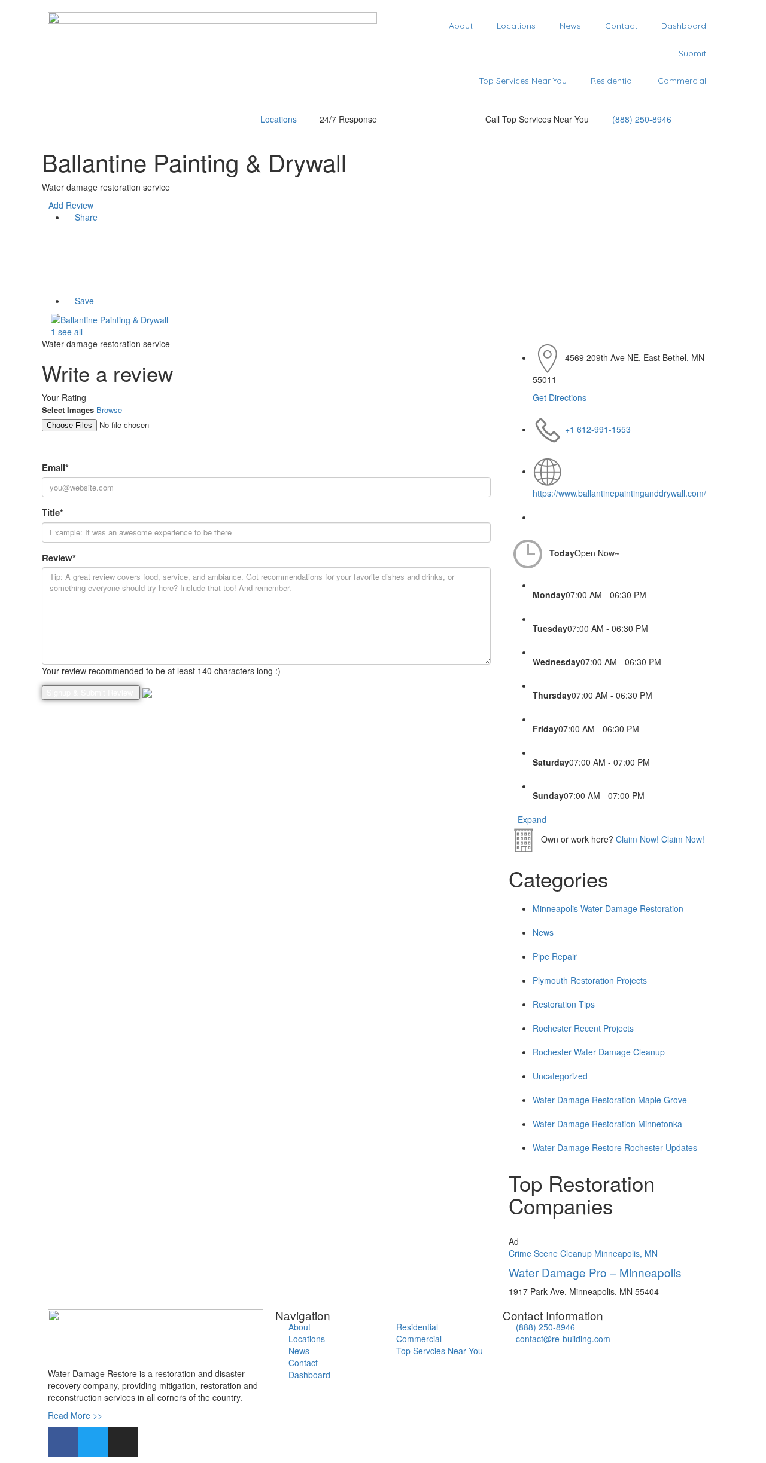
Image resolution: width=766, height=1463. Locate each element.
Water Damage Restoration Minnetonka (607, 1124)
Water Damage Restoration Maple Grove (610, 1100)
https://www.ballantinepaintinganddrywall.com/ (619, 493)
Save (83, 301)
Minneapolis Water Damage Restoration (608, 908)
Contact (621, 25)
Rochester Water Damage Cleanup (599, 1052)
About (461, 25)
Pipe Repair (555, 956)
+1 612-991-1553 (598, 429)
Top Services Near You (523, 80)
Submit (692, 53)
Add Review (70, 205)
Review (59, 558)
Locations (516, 25)
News (570, 25)
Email (55, 467)
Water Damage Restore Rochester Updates (615, 1147)
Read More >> (75, 1415)
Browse (109, 409)
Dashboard (683, 25)
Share (85, 217)
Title (52, 512)
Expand (530, 819)
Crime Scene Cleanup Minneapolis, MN (583, 1253)
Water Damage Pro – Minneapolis (595, 1272)
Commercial (682, 80)
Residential (612, 80)
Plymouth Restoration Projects (590, 980)
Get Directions (559, 397)
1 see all (65, 332)
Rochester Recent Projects (583, 1028)
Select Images (68, 410)
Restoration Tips (564, 1004)
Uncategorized (560, 1076)
